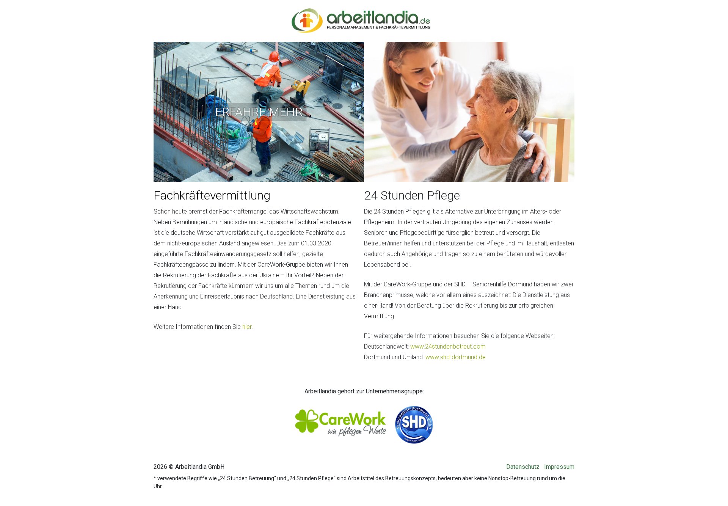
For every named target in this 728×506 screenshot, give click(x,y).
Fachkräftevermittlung (212, 195)
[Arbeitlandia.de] (361, 15)
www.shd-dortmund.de (455, 357)
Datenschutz (523, 466)
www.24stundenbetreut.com (448, 346)
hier (246, 326)
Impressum (559, 466)
